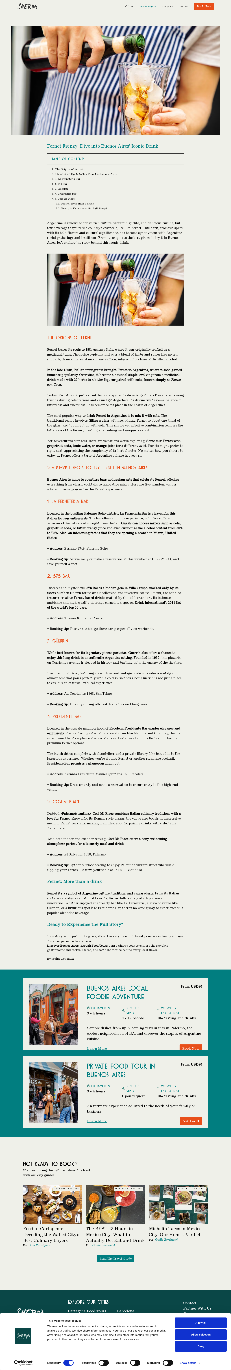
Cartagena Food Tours (87, 1311)
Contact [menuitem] (183, 6)
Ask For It (191, 1121)
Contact (190, 1303)
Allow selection (201, 1334)
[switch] (104, 1363)
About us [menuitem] (167, 6)
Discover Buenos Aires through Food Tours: (77, 945)
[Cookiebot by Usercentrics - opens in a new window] (23, 1363)
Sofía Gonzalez (63, 958)
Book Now (204, 6)
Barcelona (125, 1311)
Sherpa (123, 945)
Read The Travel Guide (116, 1258)
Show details (188, 1362)
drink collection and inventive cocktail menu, (126, 593)
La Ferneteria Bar (70, 501)
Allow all (200, 1322)
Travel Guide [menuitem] (147, 6)
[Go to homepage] (27, 6)
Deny (201, 1346)
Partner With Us (197, 1308)
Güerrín (60, 641)
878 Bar (60, 576)
